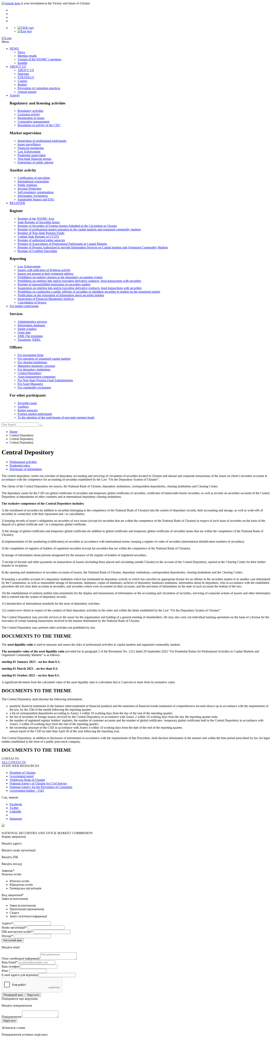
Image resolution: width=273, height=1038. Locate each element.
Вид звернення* (13, 895)
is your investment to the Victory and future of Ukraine (55, 3)
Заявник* (8, 870)
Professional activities (23, 462)
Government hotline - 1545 (27, 790)
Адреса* (7, 923)
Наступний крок (12, 940)
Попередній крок (13, 994)
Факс (5, 970)
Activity (15, 95)
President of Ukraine (23, 772)
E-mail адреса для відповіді (20, 975)
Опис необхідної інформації (21, 958)
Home (13, 431)
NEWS (14, 48)
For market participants (24, 306)
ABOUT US (18, 66)
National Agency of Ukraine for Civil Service (38, 783)
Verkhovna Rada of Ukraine (27, 780)
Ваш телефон (11, 966)
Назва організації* (14, 927)
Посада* (7, 936)
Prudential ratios (20, 465)
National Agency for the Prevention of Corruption (41, 787)
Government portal (21, 776)
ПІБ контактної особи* (17, 931)
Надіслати (33, 994)
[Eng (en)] (25, 31)
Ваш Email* (9, 962)
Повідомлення (11, 1016)
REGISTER (17, 203)
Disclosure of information (26, 469)
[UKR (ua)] (26, 27)
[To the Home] (136, 38)
